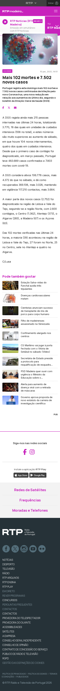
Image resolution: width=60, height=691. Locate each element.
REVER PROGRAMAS (13, 595)
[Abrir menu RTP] (30, 3)
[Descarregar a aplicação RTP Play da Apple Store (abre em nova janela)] (21, 475)
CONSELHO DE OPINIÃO (15, 645)
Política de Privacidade (14, 673)
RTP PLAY (7, 586)
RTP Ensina (9, 582)
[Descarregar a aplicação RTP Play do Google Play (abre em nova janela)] (38, 475)
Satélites (8, 631)
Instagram (24, 549)
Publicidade (22, 676)
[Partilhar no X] (9, 107)
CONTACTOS (9, 613)
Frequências (30, 500)
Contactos (9, 609)
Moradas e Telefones (30, 510)
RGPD (5, 658)
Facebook (6, 549)
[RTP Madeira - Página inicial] (20, 11)
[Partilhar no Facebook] (3, 107)
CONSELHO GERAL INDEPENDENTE (21, 640)
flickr (42, 549)
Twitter (15, 549)
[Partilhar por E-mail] (15, 107)
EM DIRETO (8, 591)
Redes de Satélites (30, 489)
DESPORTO (8, 564)
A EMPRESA (8, 636)
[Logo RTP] (18, 532)
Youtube (33, 549)
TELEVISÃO (8, 569)
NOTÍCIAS (7, 560)
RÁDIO (5, 573)
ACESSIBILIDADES (12, 627)
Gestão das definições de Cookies (23, 663)
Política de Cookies (37, 673)
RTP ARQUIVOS (10, 577)
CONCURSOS (9, 600)
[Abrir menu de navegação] (57, 11)
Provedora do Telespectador (21, 618)
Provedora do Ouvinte (16, 622)
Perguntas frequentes (17, 604)
